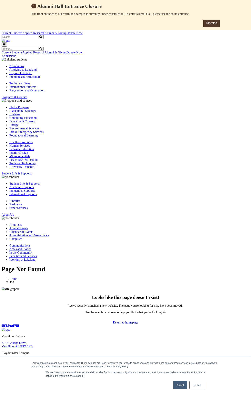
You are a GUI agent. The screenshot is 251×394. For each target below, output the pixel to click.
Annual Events (18, 228)
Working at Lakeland (22, 259)
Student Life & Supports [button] (17, 173)
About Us (15, 224)
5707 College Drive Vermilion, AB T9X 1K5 (17, 344)
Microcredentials (19, 156)
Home (13, 278)
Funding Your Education (24, 76)
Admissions (16, 66)
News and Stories (20, 249)
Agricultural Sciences (22, 110)
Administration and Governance (29, 235)
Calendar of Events (21, 231)
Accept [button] (180, 385)
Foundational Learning (23, 135)
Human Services (19, 145)
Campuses (15, 238)
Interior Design (18, 152)
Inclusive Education (21, 149)
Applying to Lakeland (23, 69)
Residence (15, 204)
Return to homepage (125, 322)
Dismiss (211, 23)
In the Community (20, 252)
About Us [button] (8, 214)
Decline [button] (197, 385)
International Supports (23, 194)
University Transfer (21, 166)
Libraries (14, 200)
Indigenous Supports (22, 190)
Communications (19, 245)
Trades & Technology (22, 163)
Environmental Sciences (24, 128)
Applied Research (33, 33)
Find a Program (19, 107)
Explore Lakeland (20, 73)
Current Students (12, 33)
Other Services (18, 208)
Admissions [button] (9, 56)
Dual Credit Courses (22, 121)
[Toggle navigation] (4, 44)
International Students (22, 87)
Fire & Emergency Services (26, 132)
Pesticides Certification (23, 159)
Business (14, 114)
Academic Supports (21, 187)
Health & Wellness (21, 142)
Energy (13, 125)
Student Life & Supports (24, 183)
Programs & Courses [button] (14, 97)
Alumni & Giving (55, 33)
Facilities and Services (23, 256)
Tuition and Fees (19, 83)
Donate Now (74, 33)
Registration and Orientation (26, 90)
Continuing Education (23, 117)
